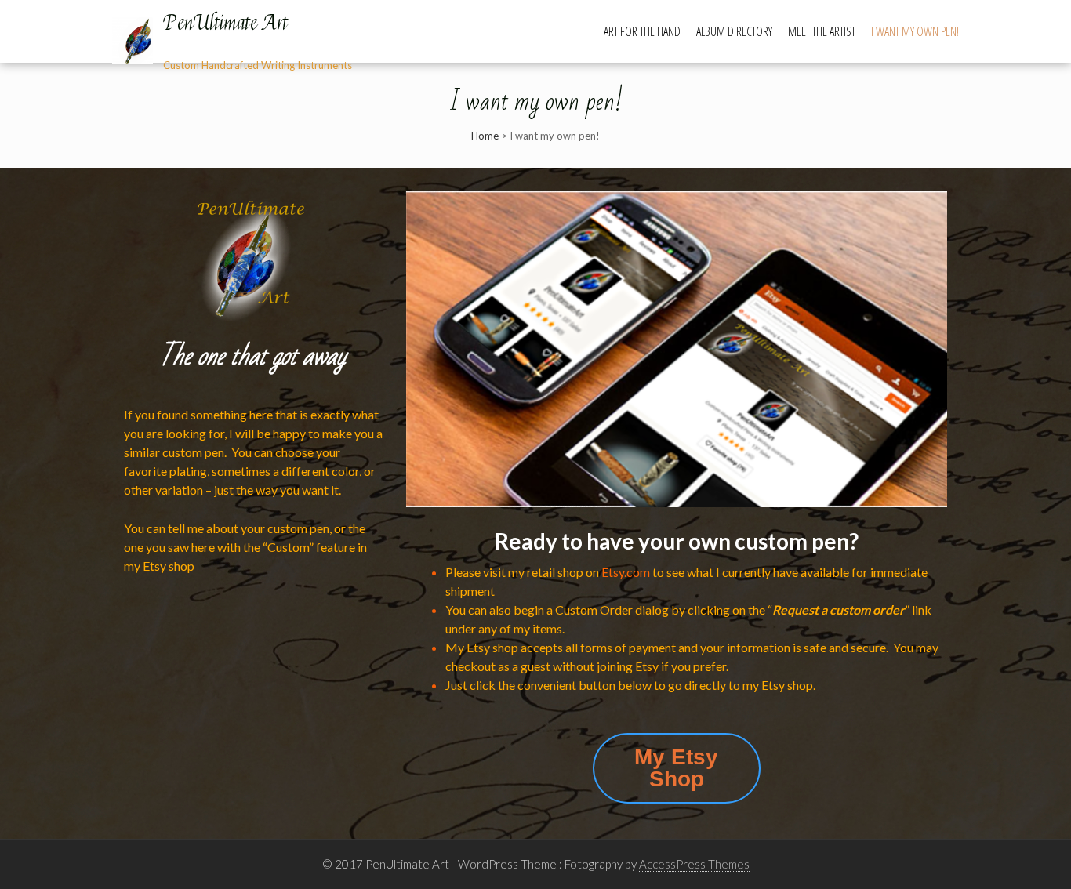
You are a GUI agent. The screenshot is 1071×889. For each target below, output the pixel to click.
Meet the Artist (821, 31)
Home (485, 135)
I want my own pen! (915, 31)
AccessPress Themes (694, 864)
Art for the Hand (642, 31)
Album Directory (734, 31)
